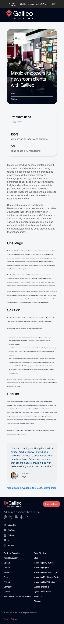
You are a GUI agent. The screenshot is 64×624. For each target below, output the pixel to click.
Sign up (37, 601)
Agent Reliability (11, 558)
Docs (6, 577)
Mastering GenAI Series (44, 582)
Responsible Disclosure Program (18, 596)
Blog (36, 558)
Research (38, 596)
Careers (7, 591)
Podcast (11, 535)
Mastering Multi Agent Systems (48, 577)
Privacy (14, 619)
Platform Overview (12, 553)
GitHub (11, 545)
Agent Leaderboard (42, 591)
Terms (6, 619)
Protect (7, 572)
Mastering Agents (41, 567)
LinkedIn (11, 525)
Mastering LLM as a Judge (45, 572)
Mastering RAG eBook (44, 562)
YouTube (11, 530)
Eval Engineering (41, 586)
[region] (32, 4)
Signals (7, 562)
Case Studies (40, 553)
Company (8, 586)
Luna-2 (7, 567)
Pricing (7, 582)
